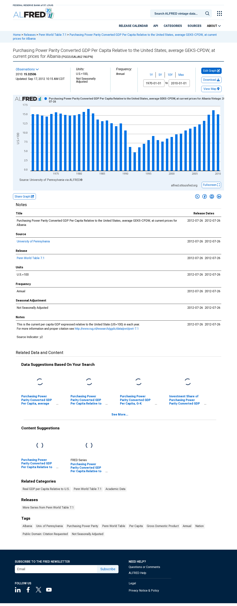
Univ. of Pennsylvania (49, 526)
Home (17, 35)
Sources (194, 26)
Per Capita (136, 526)
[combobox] (181, 13)
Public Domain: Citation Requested (45, 534)
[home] (34, 13)
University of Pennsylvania (33, 241)
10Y (170, 75)
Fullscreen (210, 185)
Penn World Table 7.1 (52, 35)
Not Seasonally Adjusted (87, 534)
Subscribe (107, 569)
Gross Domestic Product (163, 526)
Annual (187, 526)
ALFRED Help (137, 573)
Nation (199, 526)
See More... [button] (119, 414)
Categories (173, 26)
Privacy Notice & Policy (144, 590)
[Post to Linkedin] (219, 196)
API (155, 26)
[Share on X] (197, 196)
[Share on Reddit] (212, 196)
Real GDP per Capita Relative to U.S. (46, 489)
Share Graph (23, 196)
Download (210, 80)
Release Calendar (133, 26)
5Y (160, 75)
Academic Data (115, 489)
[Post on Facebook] (204, 196)
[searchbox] (181, 13)
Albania (27, 526)
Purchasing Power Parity (82, 526)
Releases (30, 35)
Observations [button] (26, 69)
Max (181, 75)
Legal (132, 583)
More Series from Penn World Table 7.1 (48, 507)
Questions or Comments (144, 567)
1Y (151, 75)
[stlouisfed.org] (33, 5)
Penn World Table (113, 526)
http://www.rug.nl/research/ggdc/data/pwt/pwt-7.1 (107, 328)
